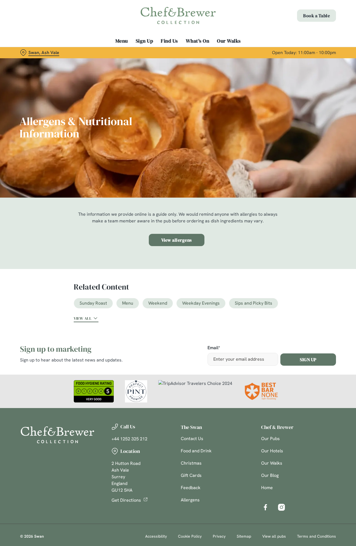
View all (83, 318)
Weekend (157, 303)
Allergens (190, 500)
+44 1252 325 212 (129, 439)
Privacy (219, 536)
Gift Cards (191, 475)
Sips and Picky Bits (253, 303)
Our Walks (271, 463)
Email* (213, 348)
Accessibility (156, 536)
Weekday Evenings (201, 303)
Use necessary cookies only (310, 33)
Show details (289, 62)
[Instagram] (281, 507)
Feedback (191, 488)
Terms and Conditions (316, 536)
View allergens (176, 240)
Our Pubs (270, 438)
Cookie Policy (190, 536)
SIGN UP (308, 359)
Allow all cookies (309, 14)
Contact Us (192, 438)
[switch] (160, 62)
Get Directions (126, 500)
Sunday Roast (93, 303)
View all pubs (274, 536)
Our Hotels (272, 451)
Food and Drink (196, 451)
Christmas (191, 463)
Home (267, 488)
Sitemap (244, 536)
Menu (127, 303)
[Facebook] (265, 507)
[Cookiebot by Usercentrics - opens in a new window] (36, 63)
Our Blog (270, 475)
